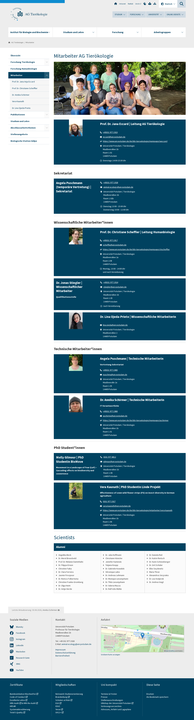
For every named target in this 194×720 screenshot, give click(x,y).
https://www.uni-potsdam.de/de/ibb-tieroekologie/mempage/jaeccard (135, 141)
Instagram (20, 639)
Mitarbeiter (30, 42)
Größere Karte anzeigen (110, 654)
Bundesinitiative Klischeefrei (23, 694)
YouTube (20, 670)
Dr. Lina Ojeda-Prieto (21, 108)
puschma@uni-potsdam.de (115, 374)
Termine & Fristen (109, 694)
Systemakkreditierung (20, 709)
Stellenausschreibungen (112, 700)
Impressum (60, 649)
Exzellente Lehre (17, 700)
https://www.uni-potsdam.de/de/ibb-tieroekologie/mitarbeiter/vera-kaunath (137, 510)
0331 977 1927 (109, 501)
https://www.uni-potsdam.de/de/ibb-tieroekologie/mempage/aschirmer (136, 420)
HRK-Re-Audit (29, 703)
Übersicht (15, 55)
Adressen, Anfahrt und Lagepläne (116, 709)
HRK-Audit (14, 703)
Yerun (57, 709)
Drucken (150, 694)
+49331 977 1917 (110, 240)
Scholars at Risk (62, 700)
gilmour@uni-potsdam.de (114, 461)
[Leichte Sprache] (149, 3)
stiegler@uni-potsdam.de (115, 287)
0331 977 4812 (109, 457)
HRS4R (13, 706)
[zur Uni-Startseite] (17, 14)
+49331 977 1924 (110, 282)
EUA (57, 703)
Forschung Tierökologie (23, 62)
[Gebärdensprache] (144, 3)
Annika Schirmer (50, 610)
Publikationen (18, 114)
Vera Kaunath (18, 101)
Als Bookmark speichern (157, 697)
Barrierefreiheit (62, 655)
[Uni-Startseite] (115, 3)
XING (18, 664)
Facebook (20, 633)
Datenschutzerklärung (65, 652)
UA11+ (58, 712)
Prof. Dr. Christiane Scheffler (24, 88)
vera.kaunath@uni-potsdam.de (117, 506)
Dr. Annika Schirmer (20, 94)
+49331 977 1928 (110, 182)
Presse (104, 697)
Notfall (130, 4)
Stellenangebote (19, 134)
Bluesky (19, 626)
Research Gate (23, 657)
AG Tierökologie (36, 14)
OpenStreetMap (170, 651)
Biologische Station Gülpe (24, 141)
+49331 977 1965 (110, 370)
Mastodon (20, 651)
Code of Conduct (17, 697)
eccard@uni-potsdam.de (114, 136)
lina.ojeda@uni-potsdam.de (115, 325)
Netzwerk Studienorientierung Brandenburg (69, 695)
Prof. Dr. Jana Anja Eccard (23, 81)
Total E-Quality (16, 712)
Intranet (122, 4)
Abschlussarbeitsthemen (23, 127)
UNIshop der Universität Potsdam (116, 703)
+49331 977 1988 (110, 411)
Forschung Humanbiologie (24, 68)
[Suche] (181, 4)
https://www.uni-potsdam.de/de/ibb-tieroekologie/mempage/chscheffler (136, 249)
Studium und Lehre (20, 121)
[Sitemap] (154, 3)
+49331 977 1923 (110, 132)
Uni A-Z (138, 4)
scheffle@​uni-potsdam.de (114, 244)
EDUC (57, 706)
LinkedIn (19, 645)
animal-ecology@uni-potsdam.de (118, 187)
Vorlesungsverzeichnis (111, 706)
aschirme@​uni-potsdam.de (115, 415)
